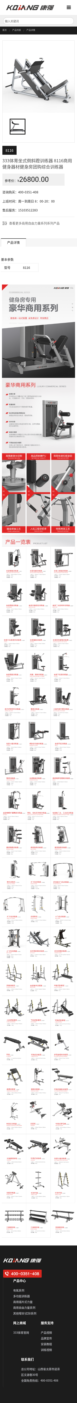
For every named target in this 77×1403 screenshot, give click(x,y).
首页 (4, 30)
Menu (70, 7)
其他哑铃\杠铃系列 (24, 1313)
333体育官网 (21, 1332)
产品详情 (30, 30)
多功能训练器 (21, 1296)
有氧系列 (18, 1290)
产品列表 (16, 30)
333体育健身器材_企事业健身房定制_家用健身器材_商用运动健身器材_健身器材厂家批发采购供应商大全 (32, 7)
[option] (38, 77)
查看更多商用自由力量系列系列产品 (34, 223)
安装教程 (46, 1344)
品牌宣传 (46, 1338)
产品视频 (46, 1332)
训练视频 (46, 1350)
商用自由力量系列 (24, 1307)
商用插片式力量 (23, 1302)
